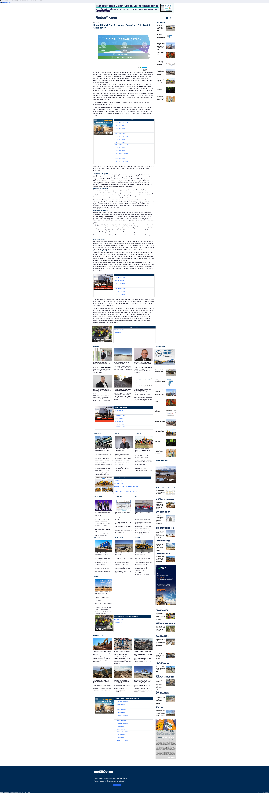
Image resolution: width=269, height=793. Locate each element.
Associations (98, 497)
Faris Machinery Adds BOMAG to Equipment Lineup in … (103, 563)
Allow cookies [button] (7, 2)
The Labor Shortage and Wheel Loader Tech (159, 371)
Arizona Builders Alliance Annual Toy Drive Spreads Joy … (143, 523)
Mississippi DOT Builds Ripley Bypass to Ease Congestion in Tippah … (160, 547)
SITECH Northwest (119, 131)
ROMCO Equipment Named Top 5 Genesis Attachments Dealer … (103, 559)
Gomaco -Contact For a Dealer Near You (126, 486)
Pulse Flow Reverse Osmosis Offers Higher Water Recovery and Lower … (160, 656)
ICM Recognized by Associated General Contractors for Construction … (102, 514)
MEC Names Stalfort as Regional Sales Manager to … (103, 455)
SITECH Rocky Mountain (121, 122)
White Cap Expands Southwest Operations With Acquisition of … (143, 559)
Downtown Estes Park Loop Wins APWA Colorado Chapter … (103, 524)
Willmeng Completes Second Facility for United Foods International (102, 599)
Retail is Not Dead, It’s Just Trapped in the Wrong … (160, 492)
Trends (137, 497)
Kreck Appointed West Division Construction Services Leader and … (104, 459)
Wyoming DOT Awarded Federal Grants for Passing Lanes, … (143, 456)
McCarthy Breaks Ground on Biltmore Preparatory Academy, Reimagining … (143, 450)
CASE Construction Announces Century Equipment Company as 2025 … (103, 573)
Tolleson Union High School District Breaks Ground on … (124, 559)
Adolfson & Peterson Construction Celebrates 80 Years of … (143, 563)
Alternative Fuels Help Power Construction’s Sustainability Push (161, 46)
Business (137, 537)
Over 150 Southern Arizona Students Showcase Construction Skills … (103, 529)
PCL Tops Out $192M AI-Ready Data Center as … (103, 604)
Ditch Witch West (119, 277)
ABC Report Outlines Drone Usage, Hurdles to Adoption (160, 381)
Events (96, 576)
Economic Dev (119, 537)
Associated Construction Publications (13, 792)
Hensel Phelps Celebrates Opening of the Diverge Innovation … (144, 527)
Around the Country (162, 460)
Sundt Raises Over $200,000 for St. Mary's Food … (144, 513)
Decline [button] (2, 2)
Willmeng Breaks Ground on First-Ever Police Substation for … (103, 592)
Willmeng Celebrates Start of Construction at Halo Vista (122, 563)
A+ (169, 17)
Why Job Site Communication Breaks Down (160, 98)
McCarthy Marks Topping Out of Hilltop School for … (123, 572)
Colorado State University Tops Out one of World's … (123, 553)
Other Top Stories (98, 635)
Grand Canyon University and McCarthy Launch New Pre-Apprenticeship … (142, 532)
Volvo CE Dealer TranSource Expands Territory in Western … (143, 573)
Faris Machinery (119, 280)
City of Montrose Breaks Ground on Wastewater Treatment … (103, 612)
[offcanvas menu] (172, 17)
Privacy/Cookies (265, 792)
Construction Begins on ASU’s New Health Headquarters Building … (123, 567)
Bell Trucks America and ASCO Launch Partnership (143, 553)
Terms (257, 792)
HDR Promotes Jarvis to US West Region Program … (123, 463)
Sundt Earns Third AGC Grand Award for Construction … (102, 520)
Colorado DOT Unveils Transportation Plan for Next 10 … (143, 469)
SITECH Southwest (119, 125)
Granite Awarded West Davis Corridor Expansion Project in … (102, 449)
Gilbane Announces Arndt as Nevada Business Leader (122, 455)
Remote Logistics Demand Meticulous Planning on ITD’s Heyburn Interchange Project (160, 684)
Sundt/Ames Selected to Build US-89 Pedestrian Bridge (123, 531)
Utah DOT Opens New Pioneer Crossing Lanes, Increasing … (122, 513)
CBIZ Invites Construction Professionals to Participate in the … (144, 518)
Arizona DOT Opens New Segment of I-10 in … (123, 518)
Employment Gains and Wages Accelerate (161, 63)
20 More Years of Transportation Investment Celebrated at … (103, 608)
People (117, 433)
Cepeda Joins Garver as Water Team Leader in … (122, 449)
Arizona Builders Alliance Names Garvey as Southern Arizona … (103, 534)
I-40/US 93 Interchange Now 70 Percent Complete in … (123, 522)
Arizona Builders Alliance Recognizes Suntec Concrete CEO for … (103, 464)
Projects (138, 433)
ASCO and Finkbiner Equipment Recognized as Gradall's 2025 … (102, 567)
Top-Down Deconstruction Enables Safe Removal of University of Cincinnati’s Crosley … (160, 520)
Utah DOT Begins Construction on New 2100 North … (123, 527)
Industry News (97, 346)
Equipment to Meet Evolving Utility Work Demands (160, 421)
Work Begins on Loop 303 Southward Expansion (141, 465)
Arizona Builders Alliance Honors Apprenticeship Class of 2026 (123, 459)
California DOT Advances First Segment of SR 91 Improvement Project (160, 505)
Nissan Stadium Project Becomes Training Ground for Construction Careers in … (160, 616)
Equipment (97, 537)
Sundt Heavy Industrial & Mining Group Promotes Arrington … (102, 469)
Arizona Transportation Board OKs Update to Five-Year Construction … (144, 460)
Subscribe (117, 785)
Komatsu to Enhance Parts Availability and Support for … (102, 553)
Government (118, 497)
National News (161, 22)
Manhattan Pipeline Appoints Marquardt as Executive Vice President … (122, 468)
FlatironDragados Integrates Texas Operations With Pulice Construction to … (143, 568)
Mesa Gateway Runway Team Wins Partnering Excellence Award (103, 473)
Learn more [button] (39, 0)
